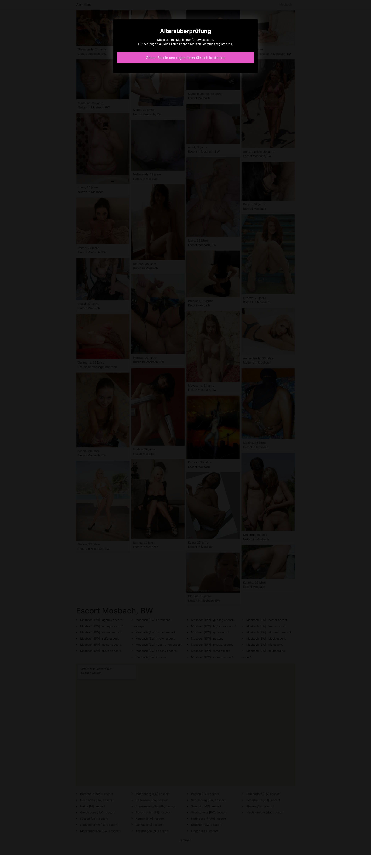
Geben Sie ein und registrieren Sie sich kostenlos (185, 58)
